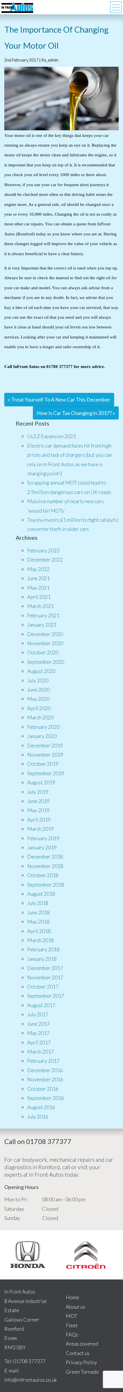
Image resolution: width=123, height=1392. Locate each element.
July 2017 (37, 1014)
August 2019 (41, 782)
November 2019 (45, 754)
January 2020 (42, 736)
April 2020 (39, 708)
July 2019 (37, 792)
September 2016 (45, 1098)
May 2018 (38, 921)
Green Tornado (82, 1372)
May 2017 (38, 1033)
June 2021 (38, 578)
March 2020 (40, 717)
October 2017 (42, 986)
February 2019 (43, 838)
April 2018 (39, 931)
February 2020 (43, 727)
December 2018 (45, 856)
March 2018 (40, 940)
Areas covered (82, 1343)
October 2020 (42, 652)
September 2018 (45, 884)
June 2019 (38, 801)
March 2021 (40, 606)
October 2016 (42, 1089)
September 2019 (45, 773)
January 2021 (42, 624)
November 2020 (45, 643)
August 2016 (41, 1107)
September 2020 (45, 662)
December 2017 (45, 968)
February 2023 (43, 550)
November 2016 (45, 1079)
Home (72, 1297)
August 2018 (41, 894)
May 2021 (38, 587)
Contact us (78, 1353)
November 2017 (45, 977)
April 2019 (39, 819)
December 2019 (45, 745)
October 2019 (42, 764)
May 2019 (38, 810)
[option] (28, 1255)
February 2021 (43, 615)
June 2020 (38, 689)
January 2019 (42, 847)
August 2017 (41, 1005)
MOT (72, 1316)
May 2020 (38, 699)
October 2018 (42, 875)
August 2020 (41, 671)
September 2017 (45, 996)
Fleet (72, 1325)
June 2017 (38, 1024)
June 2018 (38, 912)
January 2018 (42, 959)
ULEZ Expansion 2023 (51, 436)
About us (75, 1307)
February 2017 (43, 1061)
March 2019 (40, 829)
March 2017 (40, 1051)
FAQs (72, 1334)
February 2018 (43, 949)
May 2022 (38, 569)
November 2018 (45, 866)
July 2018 (37, 903)
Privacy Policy (81, 1362)
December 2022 (45, 559)
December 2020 (45, 634)
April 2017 (39, 1042)
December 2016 (45, 1070)
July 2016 (37, 1116)
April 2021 (39, 597)
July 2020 (37, 680)
